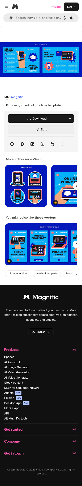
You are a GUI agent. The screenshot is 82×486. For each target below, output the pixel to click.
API (6, 413)
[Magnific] (41, 298)
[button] (41, 332)
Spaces (9, 357)
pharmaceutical (18, 273)
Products (11, 349)
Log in (71, 7)
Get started (13, 429)
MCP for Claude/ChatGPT (22, 388)
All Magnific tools (16, 418)
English (41, 332)
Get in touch (14, 453)
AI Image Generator (17, 367)
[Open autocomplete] (9, 18)
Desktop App (16, 403)
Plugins (12, 398)
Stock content (13, 382)
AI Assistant (12, 362)
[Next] (76, 186)
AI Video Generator (17, 372)
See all (38, 159)
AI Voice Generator (16, 377)
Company (12, 441)
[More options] (62, 144)
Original (27, 36)
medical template (46, 273)
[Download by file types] (70, 118)
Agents (12, 393)
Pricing (56, 7)
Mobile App (11, 408)
